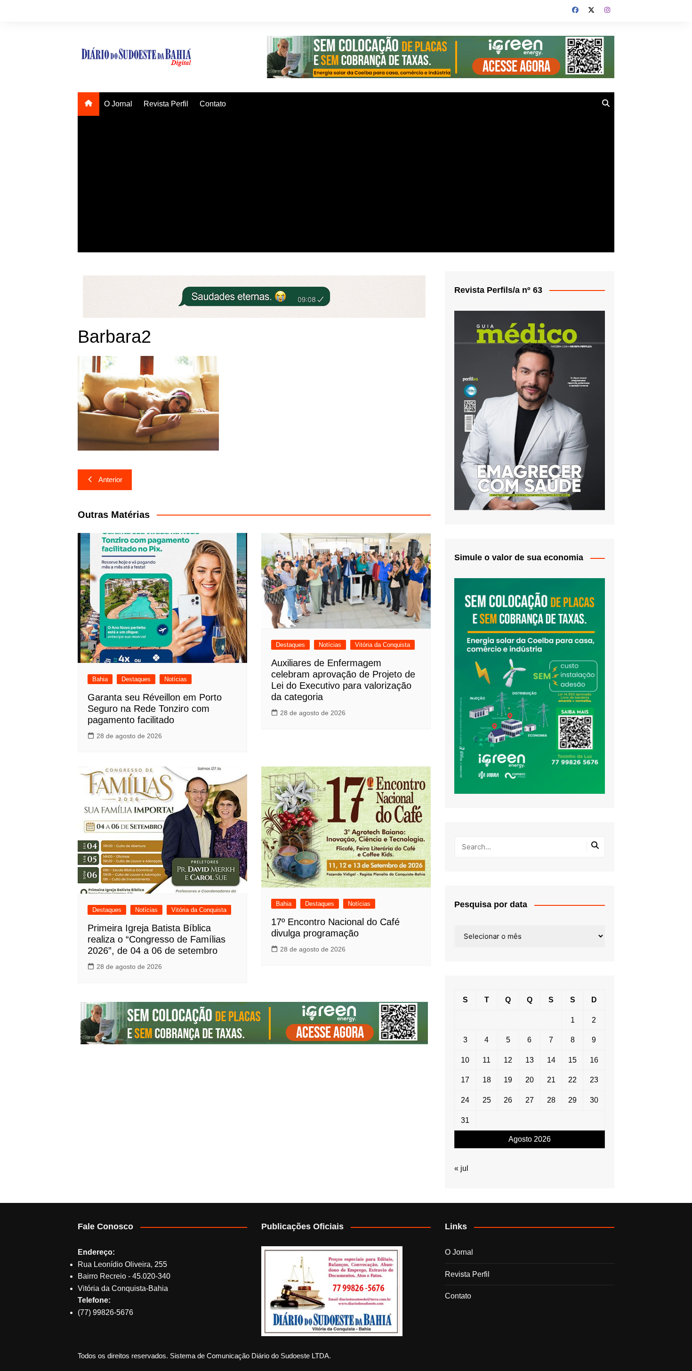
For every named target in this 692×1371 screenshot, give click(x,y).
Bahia (100, 679)
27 (529, 1100)
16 (594, 1060)
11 (487, 1060)
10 (465, 1060)
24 (465, 1100)
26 (508, 1100)
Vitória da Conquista (382, 644)
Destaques (136, 679)
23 (594, 1080)
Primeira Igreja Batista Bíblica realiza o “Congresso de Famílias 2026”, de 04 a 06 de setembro (156, 939)
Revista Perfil (166, 104)
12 (508, 1060)
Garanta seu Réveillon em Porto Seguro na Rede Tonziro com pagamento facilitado (155, 708)
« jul (461, 1168)
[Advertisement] (346, 186)
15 (572, 1060)
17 (465, 1080)
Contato (213, 104)
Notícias (175, 679)
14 (551, 1060)
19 (508, 1080)
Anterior (110, 480)
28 (551, 1100)
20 (529, 1080)
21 (551, 1080)
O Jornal (118, 104)
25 (487, 1100)
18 (487, 1080)
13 (529, 1060)
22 (572, 1080)
